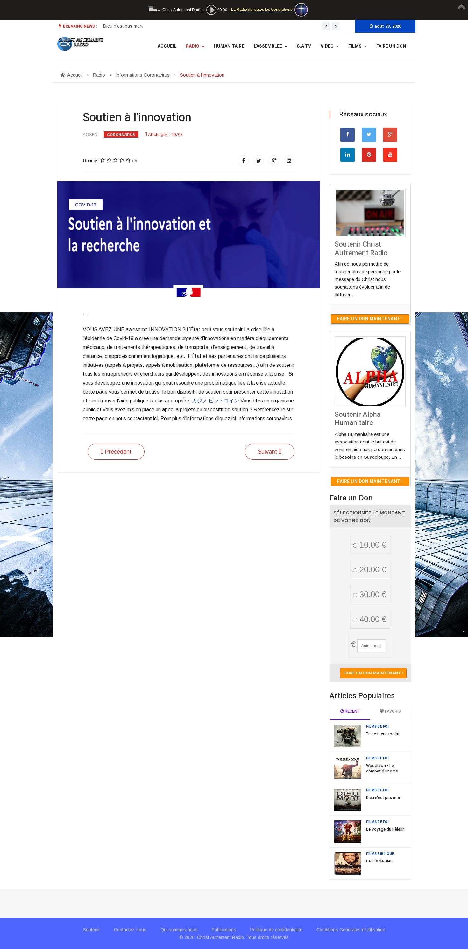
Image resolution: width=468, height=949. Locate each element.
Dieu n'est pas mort (123, 26)
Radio (192, 46)
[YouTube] (390, 155)
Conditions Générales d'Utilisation (350, 929)
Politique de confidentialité (276, 929)
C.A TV (304, 46)
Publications (224, 929)
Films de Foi (377, 726)
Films (355, 46)
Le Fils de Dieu (379, 861)
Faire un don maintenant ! (370, 319)
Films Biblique (380, 854)
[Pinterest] (369, 155)
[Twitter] (258, 160)
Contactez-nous (130, 929)
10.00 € (371, 544)
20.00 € (371, 569)
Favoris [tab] (392, 711)
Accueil (167, 46)
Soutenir (91, 929)
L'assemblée (268, 46)
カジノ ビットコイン (215, 400)
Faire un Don (391, 46)
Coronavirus (121, 134)
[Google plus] (390, 135)
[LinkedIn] (289, 160)
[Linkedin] (347, 155)
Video (327, 46)
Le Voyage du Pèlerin (385, 829)
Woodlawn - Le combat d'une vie (382, 768)
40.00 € (371, 619)
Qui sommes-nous (179, 929)
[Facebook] (243, 160)
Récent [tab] (351, 711)
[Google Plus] (273, 160)
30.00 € (371, 594)
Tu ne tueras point (383, 734)
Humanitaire (229, 46)
